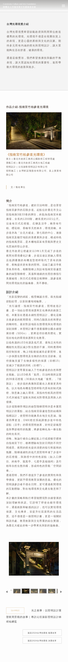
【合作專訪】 (15, 610)
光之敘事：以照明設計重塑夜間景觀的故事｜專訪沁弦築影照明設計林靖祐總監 (34, 616)
